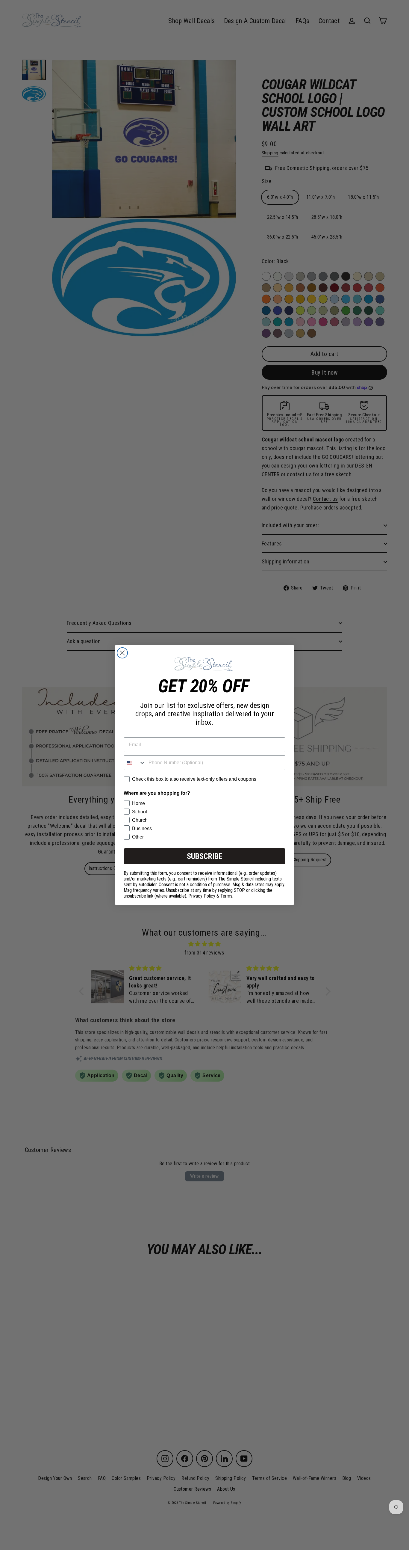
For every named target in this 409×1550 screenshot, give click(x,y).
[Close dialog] (122, 653)
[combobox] (135, 763)
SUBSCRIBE (204, 856)
